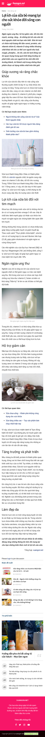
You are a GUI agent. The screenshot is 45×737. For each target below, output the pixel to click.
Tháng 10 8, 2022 (7, 29)
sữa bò (12, 177)
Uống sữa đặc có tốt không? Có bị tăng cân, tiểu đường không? (27, 601)
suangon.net (38, 550)
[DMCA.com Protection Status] (31, 734)
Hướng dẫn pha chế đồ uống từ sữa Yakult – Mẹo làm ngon (17, 655)
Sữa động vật (12, 11)
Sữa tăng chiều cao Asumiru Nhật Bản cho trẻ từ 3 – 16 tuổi (27, 569)
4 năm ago (17, 574)
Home (4, 11)
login (9, 559)
